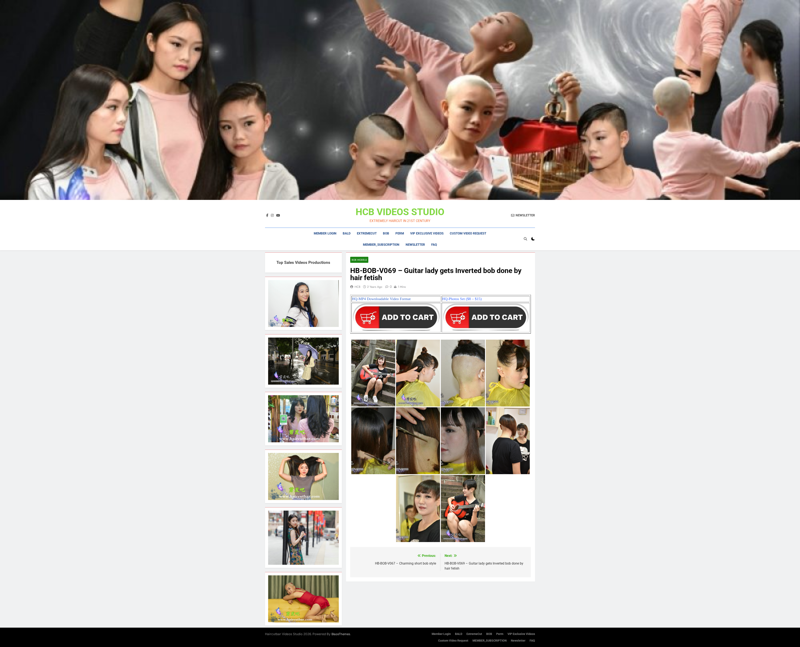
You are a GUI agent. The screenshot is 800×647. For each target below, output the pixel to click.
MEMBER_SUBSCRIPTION (381, 245)
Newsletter (415, 245)
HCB (357, 287)
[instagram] (272, 215)
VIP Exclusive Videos (427, 233)
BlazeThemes (340, 634)
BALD (347, 233)
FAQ (434, 245)
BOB (386, 233)
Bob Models (359, 260)
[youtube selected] (278, 215)
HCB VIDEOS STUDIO (400, 211)
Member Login (325, 233)
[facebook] (267, 215)
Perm (399, 233)
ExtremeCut (367, 233)
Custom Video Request (468, 233)
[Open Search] (525, 239)
